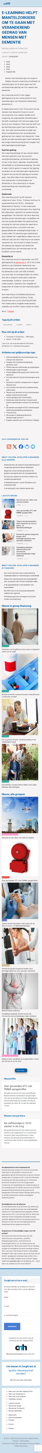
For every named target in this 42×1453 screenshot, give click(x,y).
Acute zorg (6, 877)
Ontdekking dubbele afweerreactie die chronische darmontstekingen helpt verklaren (19, 1015)
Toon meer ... (21, 1070)
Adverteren (13, 1415)
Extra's (11, 1424)
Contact (11, 1420)
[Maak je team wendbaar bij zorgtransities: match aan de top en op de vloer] (20, 1036)
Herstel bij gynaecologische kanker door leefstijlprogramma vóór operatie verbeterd (18, 970)
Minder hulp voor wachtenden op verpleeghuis (22, 367)
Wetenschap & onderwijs (11, 1011)
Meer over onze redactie (17, 1396)
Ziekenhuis (6, 965)
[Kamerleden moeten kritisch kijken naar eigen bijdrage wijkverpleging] (20, 762)
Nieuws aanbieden (15, 1411)
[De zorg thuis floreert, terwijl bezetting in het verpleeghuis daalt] (20, 717)
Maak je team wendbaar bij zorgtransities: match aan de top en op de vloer (20, 1060)
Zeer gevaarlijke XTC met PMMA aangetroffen (20, 880)
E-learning (19, 324)
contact (12, 1264)
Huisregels (23, 1443)
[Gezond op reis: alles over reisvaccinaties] (20, 815)
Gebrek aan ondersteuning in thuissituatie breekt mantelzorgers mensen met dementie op (22, 402)
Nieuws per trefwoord (16, 1408)
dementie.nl (21, 262)
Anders (4, 920)
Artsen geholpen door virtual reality (19, 397)
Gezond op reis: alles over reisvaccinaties (18, 838)
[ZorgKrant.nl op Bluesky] (27, 446)
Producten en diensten (10, 834)
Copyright (14, 1443)
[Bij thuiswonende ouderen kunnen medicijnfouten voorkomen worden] (20, 672)
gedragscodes (15, 1261)
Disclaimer (6, 1443)
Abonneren (12, 1326)
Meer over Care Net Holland (18, 1391)
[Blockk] (6, 3)
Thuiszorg (13, 57)
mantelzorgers (7, 324)
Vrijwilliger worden (15, 1399)
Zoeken (11, 1428)
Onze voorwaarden (15, 1417)
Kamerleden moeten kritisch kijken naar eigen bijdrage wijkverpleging (19, 786)
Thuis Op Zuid (11, 412)
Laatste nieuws (14, 1403)
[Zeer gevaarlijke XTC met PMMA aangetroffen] (20, 858)
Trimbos (10, 311)
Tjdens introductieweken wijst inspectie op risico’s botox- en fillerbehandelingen (18, 924)
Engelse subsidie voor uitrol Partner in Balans (22, 420)
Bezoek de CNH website (15, 1354)
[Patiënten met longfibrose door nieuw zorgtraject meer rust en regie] (20, 626)
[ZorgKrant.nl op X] (15, 446)
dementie (28, 324)
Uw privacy (24, 1446)
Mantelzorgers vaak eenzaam (16, 370)
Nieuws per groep (15, 1406)
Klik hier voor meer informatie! (21, 1380)
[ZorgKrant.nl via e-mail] (32, 446)
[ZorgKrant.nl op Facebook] (21, 446)
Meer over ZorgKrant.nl (17, 1394)
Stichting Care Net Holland (23, 1438)
